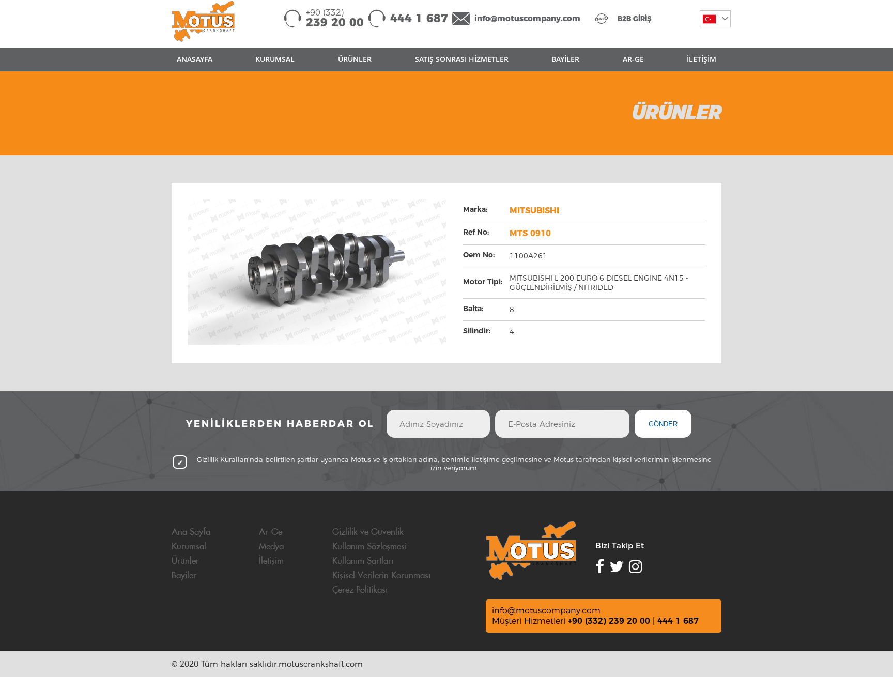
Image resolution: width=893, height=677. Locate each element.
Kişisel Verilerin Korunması (381, 576)
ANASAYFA (194, 59)
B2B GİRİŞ (635, 18)
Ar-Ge (270, 532)
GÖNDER (663, 424)
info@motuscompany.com (527, 18)
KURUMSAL (275, 59)
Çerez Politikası (360, 590)
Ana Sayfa (191, 532)
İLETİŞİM (701, 59)
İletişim (271, 561)
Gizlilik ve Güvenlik (368, 532)
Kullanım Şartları (362, 561)
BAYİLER (565, 59)
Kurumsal (189, 547)
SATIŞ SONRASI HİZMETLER (462, 59)
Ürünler (185, 561)
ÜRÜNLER (355, 59)
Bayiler (184, 576)
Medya (271, 547)
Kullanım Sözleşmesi (369, 547)
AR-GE (633, 59)
